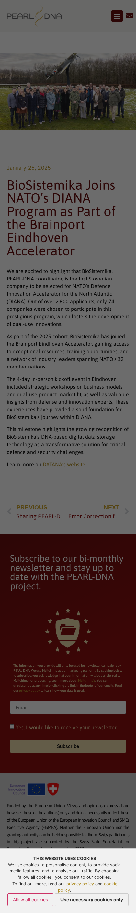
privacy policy (80, 883)
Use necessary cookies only (91, 899)
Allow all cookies (30, 899)
